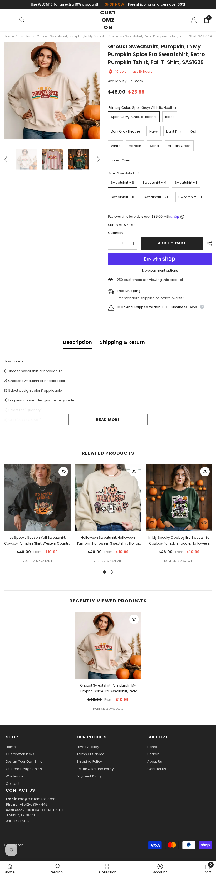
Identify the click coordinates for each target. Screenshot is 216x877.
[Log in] (194, 20)
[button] (5, 159)
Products (25, 36)
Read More (108, 419)
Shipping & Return (122, 342)
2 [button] (111, 572)
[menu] (7, 20)
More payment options (160, 270)
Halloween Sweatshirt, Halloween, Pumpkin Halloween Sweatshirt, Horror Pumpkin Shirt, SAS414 (108, 540)
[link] (57, 869)
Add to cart (172, 243)
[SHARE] (207, 243)
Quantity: (116, 233)
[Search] (22, 20)
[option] (52, 90)
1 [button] (104, 572)
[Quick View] (63, 471)
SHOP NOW (114, 4)
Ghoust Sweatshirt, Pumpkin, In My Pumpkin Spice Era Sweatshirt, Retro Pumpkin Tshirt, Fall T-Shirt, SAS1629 (108, 688)
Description (77, 342)
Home (9, 36)
